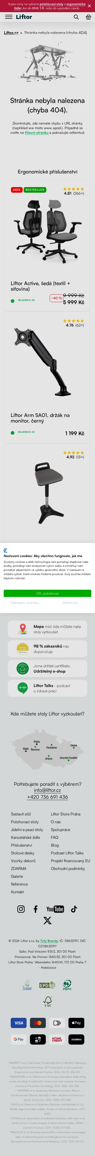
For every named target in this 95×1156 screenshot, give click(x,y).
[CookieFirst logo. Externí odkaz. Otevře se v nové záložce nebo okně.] (5, 550)
